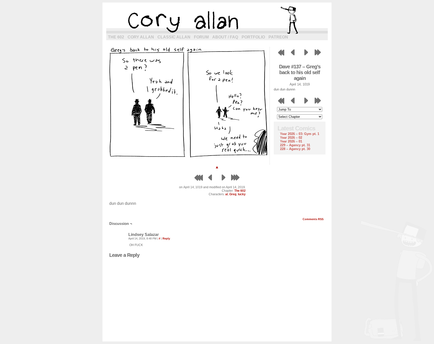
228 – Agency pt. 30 (295, 149)
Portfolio (253, 37)
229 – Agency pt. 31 (295, 145)
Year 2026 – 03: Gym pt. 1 (299, 134)
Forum (201, 37)
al (226, 194)
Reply (166, 238)
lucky (242, 194)
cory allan (217, 20)
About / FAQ (225, 37)
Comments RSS (313, 219)
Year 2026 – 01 (291, 141)
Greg (232, 194)
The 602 (116, 37)
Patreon (278, 37)
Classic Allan (173, 37)
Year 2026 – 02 (291, 137)
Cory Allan (141, 37)
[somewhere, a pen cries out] (187, 157)
